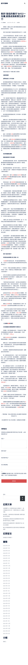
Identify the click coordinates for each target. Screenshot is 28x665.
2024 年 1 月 (6, 621)
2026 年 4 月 (6, 555)
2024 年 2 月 (6, 618)
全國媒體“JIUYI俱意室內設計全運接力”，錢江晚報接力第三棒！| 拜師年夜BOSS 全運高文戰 (13, 510)
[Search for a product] (24, 3)
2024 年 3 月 (6, 616)
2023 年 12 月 (6, 623)
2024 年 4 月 (6, 613)
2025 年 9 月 (6, 570)
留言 (2, 438)
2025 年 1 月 (6, 591)
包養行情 (19, 175)
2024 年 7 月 (6, 606)
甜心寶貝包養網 (13, 293)
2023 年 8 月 (6, 633)
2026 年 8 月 (6, 545)
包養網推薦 (3, 245)
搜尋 (4, 494)
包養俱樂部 (8, 337)
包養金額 (12, 143)
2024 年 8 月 (6, 603)
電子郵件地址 (5, 457)
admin (4, 22)
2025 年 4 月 (6, 583)
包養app (12, 334)
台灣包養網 (3, 305)
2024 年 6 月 (6, 608)
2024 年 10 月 (6, 598)
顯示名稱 (4, 451)
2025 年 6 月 (6, 578)
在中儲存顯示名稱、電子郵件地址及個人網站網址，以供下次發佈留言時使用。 (13, 474)
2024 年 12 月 (6, 593)
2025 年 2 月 (6, 588)
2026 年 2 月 (6, 560)
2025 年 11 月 (6, 568)
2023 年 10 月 (6, 628)
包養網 (8, 176)
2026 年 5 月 (6, 553)
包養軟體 (13, 182)
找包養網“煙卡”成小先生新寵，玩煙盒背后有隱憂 (13, 420)
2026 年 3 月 (6, 558)
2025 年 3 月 (6, 585)
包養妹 (6, 278)
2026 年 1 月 (6, 563)
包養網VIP (12, 52)
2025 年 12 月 (6, 565)
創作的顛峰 (4, 3)
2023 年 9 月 (6, 631)
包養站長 (16, 294)
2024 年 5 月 (6, 611)
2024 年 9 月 (6, 601)
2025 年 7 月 (6, 575)
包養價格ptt (23, 41)
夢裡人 (4, 641)
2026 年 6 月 (6, 550)
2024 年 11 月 (6, 596)
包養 (12, 134)
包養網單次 (9, 66)
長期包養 (13, 139)
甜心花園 (19, 312)
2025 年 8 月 (6, 573)
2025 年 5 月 (6, 581)
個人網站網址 (4, 464)
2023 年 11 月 (6, 626)
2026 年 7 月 (6, 548)
